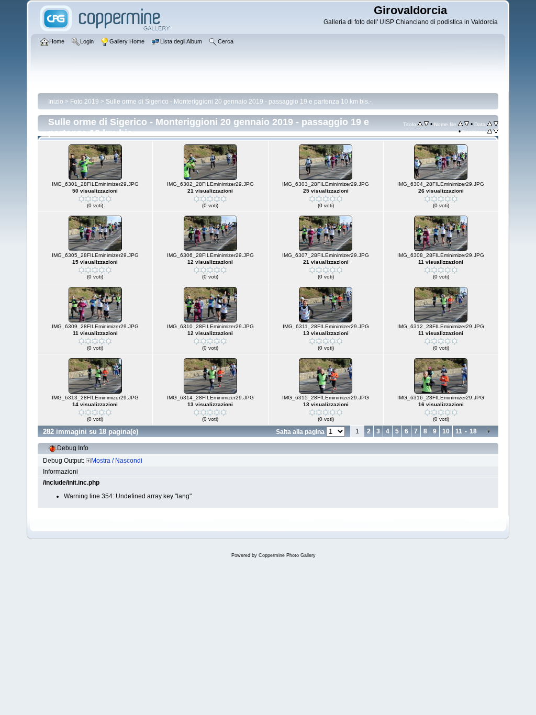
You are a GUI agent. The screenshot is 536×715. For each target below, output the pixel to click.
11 (458, 431)
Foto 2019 (84, 101)
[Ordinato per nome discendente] (466, 124)
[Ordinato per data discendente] (496, 124)
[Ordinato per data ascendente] (489, 124)
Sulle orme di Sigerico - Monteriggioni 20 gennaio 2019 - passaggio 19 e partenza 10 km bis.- (239, 101)
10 (446, 431)
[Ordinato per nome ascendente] (460, 124)
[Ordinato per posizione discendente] (496, 131)
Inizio (55, 101)
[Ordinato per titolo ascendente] (420, 124)
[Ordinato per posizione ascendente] (489, 131)
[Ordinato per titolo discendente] (426, 124)
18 (473, 431)
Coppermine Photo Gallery (287, 555)
